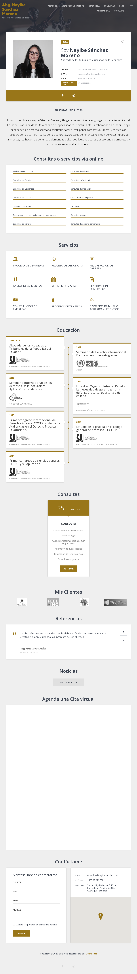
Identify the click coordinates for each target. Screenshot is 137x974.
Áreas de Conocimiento (73, 6)
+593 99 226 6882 (96, 880)
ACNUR (79, 370)
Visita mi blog (68, 682)
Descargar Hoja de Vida (68, 109)
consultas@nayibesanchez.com (102, 875)
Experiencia (94, 6)
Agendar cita (103, 11)
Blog (121, 6)
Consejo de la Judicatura (20, 404)
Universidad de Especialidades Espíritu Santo (29, 366)
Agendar (68, 568)
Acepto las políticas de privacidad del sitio (36, 924)
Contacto (119, 11)
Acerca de (52, 6)
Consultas (109, 6)
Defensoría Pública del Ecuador (90, 410)
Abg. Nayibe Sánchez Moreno (14, 9)
